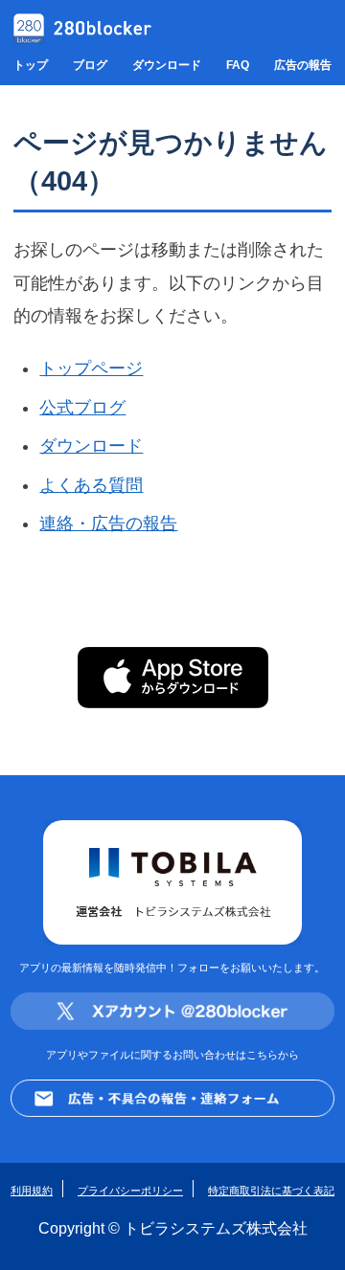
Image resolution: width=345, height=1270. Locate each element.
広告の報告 (303, 65)
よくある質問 (91, 485)
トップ (30, 65)
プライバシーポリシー (130, 1190)
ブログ (90, 65)
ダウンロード (166, 65)
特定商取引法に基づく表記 (271, 1190)
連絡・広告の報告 (108, 523)
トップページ (91, 368)
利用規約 (32, 1190)
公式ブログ (82, 407)
